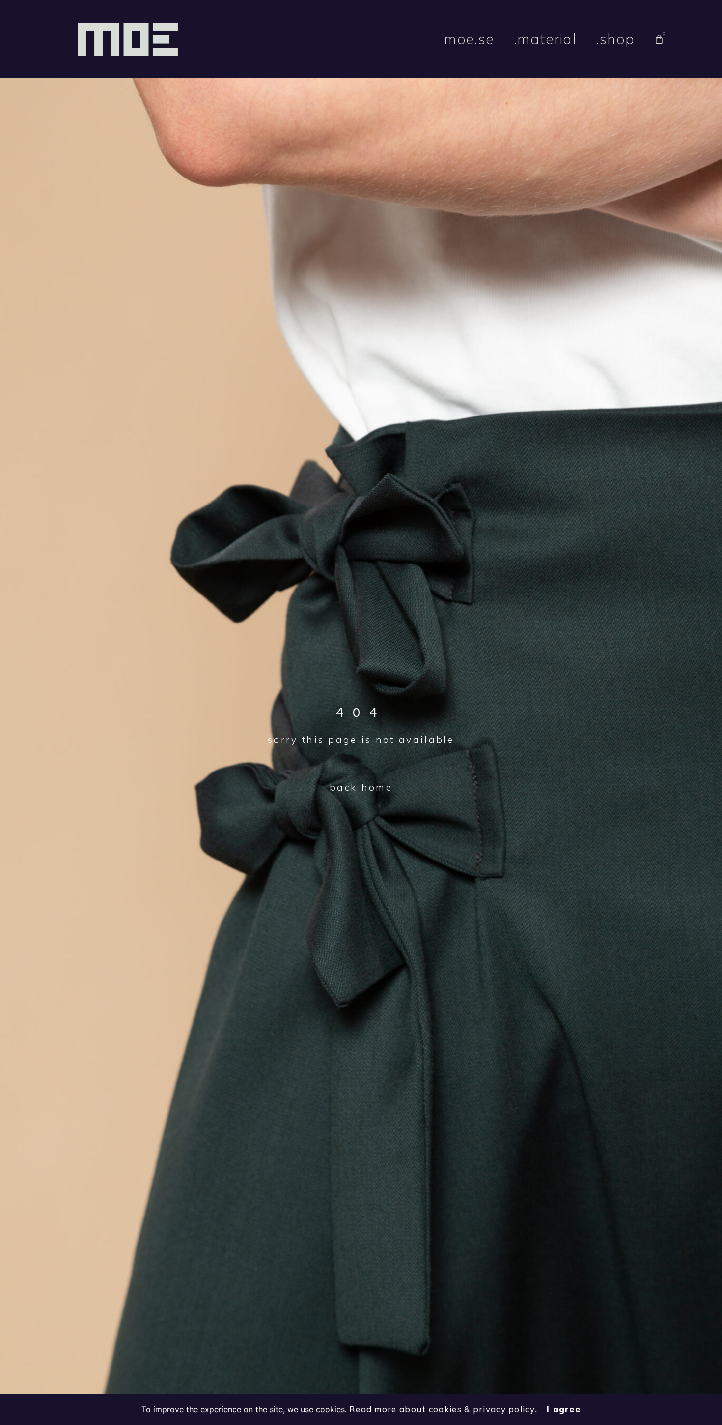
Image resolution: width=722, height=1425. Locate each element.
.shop (615, 39)
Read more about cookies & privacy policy (442, 1409)
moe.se (469, 39)
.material (545, 39)
